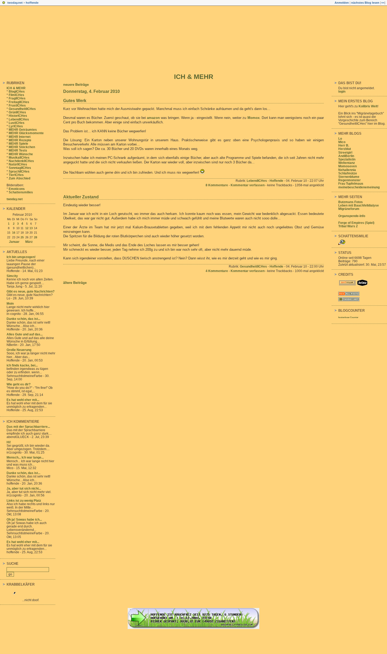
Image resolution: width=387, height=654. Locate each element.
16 (13, 232)
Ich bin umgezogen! (21, 257)
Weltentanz (346, 163)
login (341, 91)
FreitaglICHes (19, 102)
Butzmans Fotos (350, 202)
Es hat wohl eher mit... (23, 400)
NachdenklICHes (21, 161)
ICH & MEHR (193, 76)
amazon (153, 118)
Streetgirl (345, 152)
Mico (341, 142)
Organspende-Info (351, 216)
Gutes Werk (74, 100)
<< (382, 2)
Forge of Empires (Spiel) (356, 223)
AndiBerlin (346, 156)
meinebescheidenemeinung (359, 187)
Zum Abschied (19, 178)
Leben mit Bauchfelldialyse (358, 205)
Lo (340, 138)
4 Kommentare (217, 271)
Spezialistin (346, 159)
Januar (14, 242)
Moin (10, 303)
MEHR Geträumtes (23, 130)
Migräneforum (348, 209)
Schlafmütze (347, 173)
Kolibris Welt (368, 106)
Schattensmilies (21, 192)
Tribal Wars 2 (348, 226)
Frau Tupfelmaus (350, 183)
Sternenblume (348, 177)
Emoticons (17, 189)
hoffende (32, 2)
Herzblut (344, 149)
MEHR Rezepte (20, 140)
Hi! (9, 442)
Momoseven (347, 166)
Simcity (12, 276)
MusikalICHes (19, 157)
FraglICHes (17, 98)
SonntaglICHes (20, 168)
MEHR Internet (20, 137)
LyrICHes (16, 126)
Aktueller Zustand (81, 197)
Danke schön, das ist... (23, 319)
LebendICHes (19, 119)
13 (31, 228)
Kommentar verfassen (248, 185)
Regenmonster (349, 180)
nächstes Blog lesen (365, 2)
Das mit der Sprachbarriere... (28, 427)
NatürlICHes (18, 164)
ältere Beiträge (75, 283)
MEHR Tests (18, 150)
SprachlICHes (19, 171)
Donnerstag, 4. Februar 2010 (91, 91)
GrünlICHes (17, 112)
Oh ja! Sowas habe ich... (24, 519)
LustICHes (16, 123)
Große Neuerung (19, 350)
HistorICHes (18, 116)
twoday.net (15, 2)
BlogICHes (17, 91)
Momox (253, 118)
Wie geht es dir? (19, 384)
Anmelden (342, 2)
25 (22, 237)
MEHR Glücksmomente (26, 133)
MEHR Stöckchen (22, 147)
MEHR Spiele (18, 143)
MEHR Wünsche (21, 154)
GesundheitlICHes (22, 109)
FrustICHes (17, 105)
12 (26, 228)
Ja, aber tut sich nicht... (24, 488)
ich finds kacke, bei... (22, 365)
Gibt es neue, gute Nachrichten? (30, 291)
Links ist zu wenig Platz (24, 500)
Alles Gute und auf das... (25, 334)
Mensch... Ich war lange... (25, 457)
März (29, 242)
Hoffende (276, 181)
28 (35, 237)
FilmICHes (16, 95)
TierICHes (16, 175)
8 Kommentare (217, 185)
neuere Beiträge (76, 85)
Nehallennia (347, 170)
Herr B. (343, 145)
